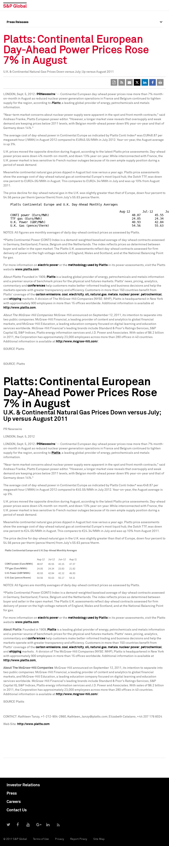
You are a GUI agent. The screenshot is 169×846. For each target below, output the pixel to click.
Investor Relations (23, 785)
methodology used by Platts (88, 265)
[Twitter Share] (137, 82)
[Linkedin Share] (144, 82)
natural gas (98, 294)
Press (12, 793)
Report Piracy (78, 839)
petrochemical (151, 294)
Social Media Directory (23, 60)
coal (65, 294)
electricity (76, 294)
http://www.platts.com (19, 307)
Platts (55, 103)
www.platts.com (27, 269)
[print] (160, 82)
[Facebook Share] (152, 82)
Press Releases (17, 41)
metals (113, 294)
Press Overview (18, 31)
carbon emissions (48, 294)
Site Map (99, 839)
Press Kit (13, 70)
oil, (87, 294)
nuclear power (129, 294)
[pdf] (114, 82)
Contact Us (17, 810)
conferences (36, 285)
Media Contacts (18, 51)
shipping (15, 298)
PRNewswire (46, 94)
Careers (14, 802)
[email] (129, 82)
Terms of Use (41, 839)
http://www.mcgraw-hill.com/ (77, 341)
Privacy (59, 839)
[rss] (121, 82)
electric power (48, 265)
